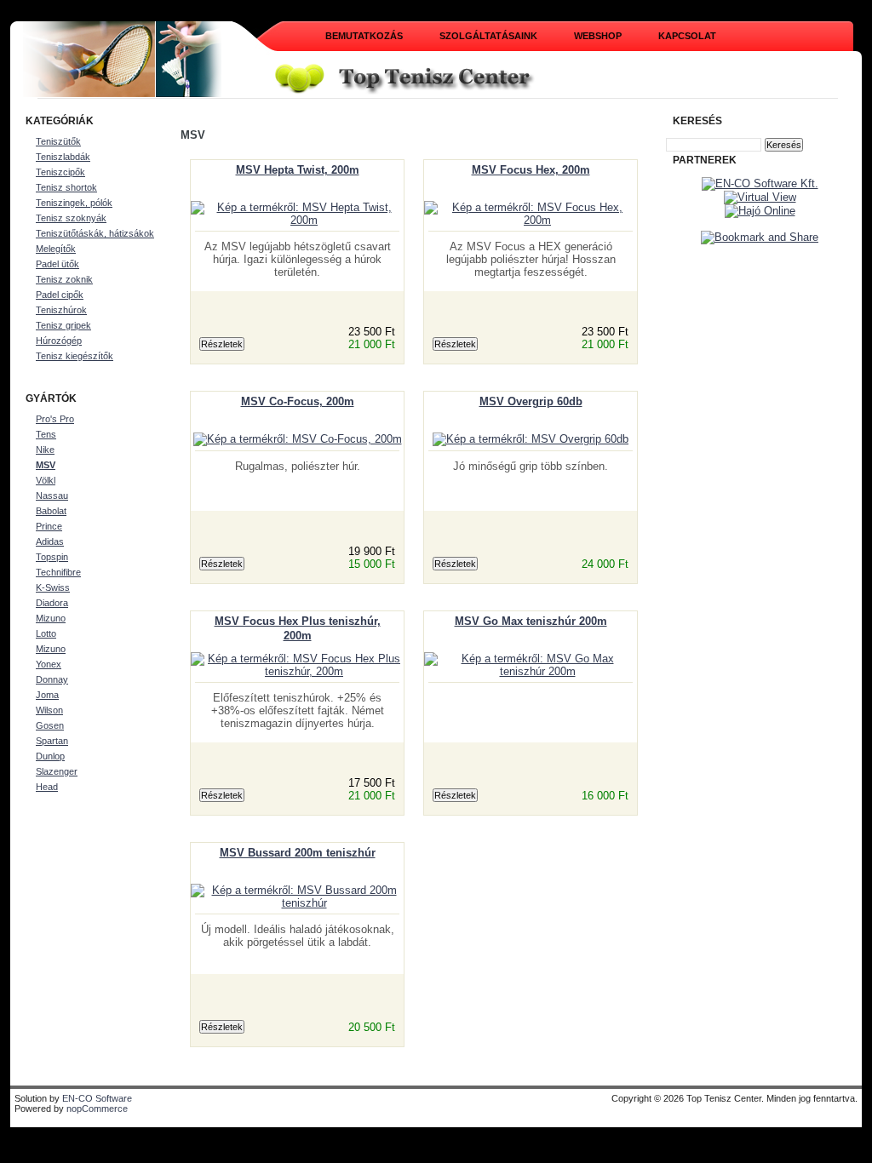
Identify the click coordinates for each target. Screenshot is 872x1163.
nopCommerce (97, 1108)
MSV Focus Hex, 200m (531, 169)
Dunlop (50, 756)
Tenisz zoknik (64, 279)
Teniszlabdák (63, 157)
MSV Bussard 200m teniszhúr (298, 852)
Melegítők (56, 248)
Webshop (598, 36)
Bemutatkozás (364, 36)
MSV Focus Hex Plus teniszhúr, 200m (298, 628)
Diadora (52, 603)
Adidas (50, 541)
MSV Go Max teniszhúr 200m (531, 621)
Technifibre (58, 572)
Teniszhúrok (61, 310)
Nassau (52, 495)
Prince (49, 526)
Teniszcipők (60, 172)
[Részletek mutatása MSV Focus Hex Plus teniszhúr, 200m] (297, 671)
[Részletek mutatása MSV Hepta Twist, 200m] (297, 220)
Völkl (45, 480)
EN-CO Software (97, 1098)
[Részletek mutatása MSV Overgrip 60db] (530, 439)
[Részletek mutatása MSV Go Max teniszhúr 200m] (530, 671)
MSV (45, 465)
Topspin (52, 557)
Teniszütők (58, 141)
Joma (47, 695)
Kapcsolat (687, 36)
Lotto (46, 633)
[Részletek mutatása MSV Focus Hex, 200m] (530, 220)
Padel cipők (59, 294)
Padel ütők (57, 264)
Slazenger (56, 771)
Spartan (52, 741)
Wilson (49, 710)
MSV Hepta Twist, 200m (297, 169)
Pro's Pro (55, 419)
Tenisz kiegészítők (74, 356)
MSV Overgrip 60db (530, 401)
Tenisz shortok (66, 187)
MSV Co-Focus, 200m (297, 401)
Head (47, 787)
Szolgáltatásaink (488, 36)
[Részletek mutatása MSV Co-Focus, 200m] (297, 439)
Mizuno (51, 618)
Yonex (48, 664)
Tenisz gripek (63, 325)
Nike (45, 449)
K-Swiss (53, 587)
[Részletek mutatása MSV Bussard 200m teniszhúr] (297, 903)
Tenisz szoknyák (71, 218)
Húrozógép (59, 340)
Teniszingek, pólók (74, 203)
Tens (46, 434)
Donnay (52, 679)
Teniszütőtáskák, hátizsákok (95, 233)
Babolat (51, 511)
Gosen (50, 725)
